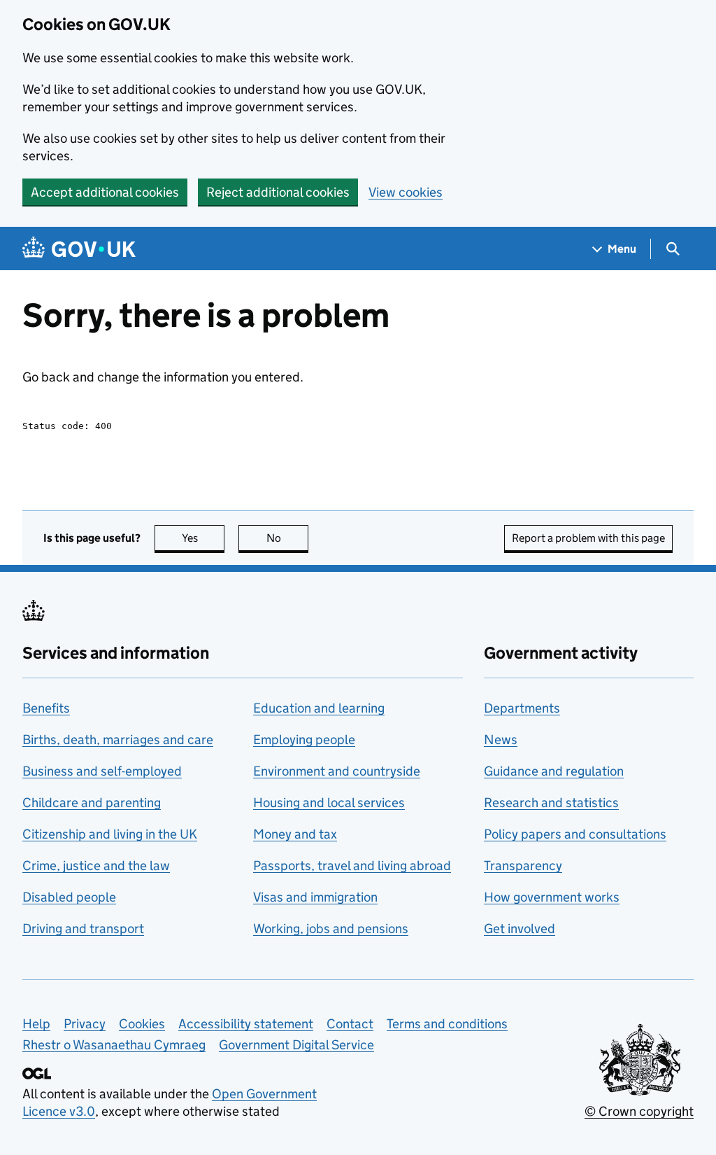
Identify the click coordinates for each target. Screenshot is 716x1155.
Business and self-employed (102, 771)
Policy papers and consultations (575, 834)
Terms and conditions (447, 1024)
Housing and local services (329, 802)
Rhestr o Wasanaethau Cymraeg (114, 1045)
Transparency (523, 866)
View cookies (405, 192)
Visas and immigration (315, 897)
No (287, 538)
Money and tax (295, 834)
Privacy (85, 1024)
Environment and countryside (336, 771)
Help (36, 1024)
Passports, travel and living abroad (352, 866)
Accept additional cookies (105, 192)
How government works (552, 897)
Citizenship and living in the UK (109, 834)
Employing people (304, 740)
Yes (203, 538)
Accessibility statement (245, 1024)
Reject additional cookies (278, 192)
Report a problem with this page (588, 538)
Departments (522, 708)
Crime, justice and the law (96, 866)
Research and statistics (551, 802)
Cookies (142, 1024)
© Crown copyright (639, 1111)
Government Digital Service (296, 1045)
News (500, 740)
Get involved (519, 928)
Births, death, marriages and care (117, 740)
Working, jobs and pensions (330, 928)
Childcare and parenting (91, 802)
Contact (350, 1024)
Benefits (46, 708)
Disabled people (69, 897)
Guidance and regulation (554, 771)
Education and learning (319, 708)
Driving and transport (83, 928)
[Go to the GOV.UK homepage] (79, 249)
